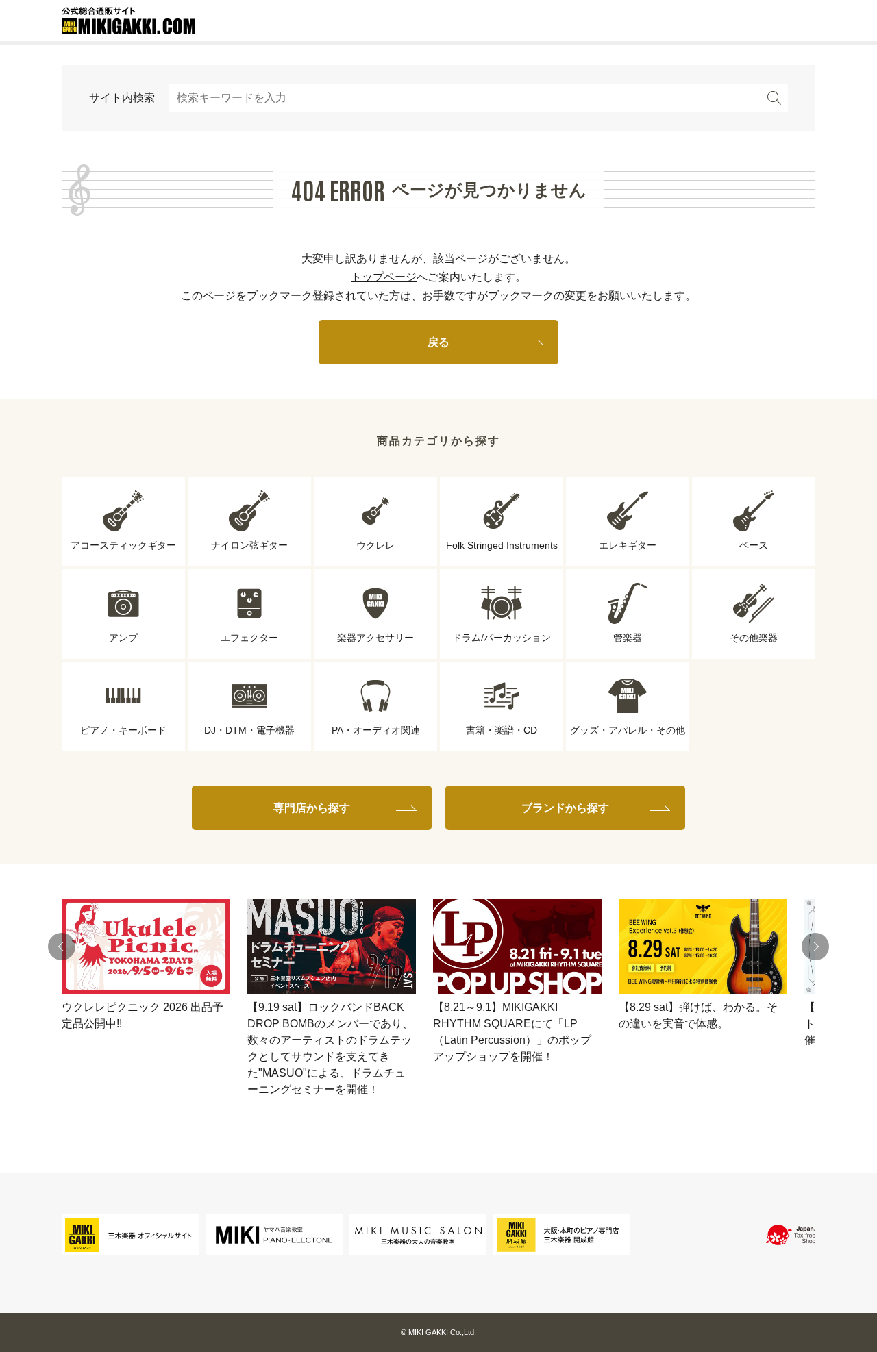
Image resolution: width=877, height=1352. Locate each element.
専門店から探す (311, 808)
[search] (774, 98)
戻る (438, 342)
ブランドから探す (565, 808)
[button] (61, 946)
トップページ (384, 277)
